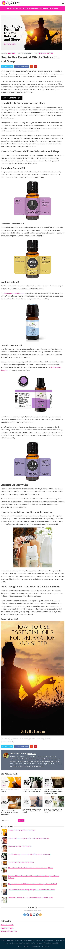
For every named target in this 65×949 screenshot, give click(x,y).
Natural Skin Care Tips (9, 931)
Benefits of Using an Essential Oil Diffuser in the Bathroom (32, 790)
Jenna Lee (11, 53)
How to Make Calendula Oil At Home (21, 862)
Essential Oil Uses (18, 8)
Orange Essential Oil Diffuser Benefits (10, 790)
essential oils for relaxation (20, 739)
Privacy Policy (36, 946)
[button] (63, 3)
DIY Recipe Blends (7, 925)
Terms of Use (46, 946)
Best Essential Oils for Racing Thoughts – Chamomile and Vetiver (32, 810)
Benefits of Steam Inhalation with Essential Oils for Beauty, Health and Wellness (53, 791)
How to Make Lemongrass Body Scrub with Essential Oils (28, 838)
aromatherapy (5, 739)
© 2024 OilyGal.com (7, 940)
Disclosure (26, 946)
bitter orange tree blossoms (14, 293)
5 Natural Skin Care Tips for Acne (20, 846)
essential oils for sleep (36, 739)
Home (9, 8)
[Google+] (31, 66)
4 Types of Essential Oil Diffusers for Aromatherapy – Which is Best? (10, 812)
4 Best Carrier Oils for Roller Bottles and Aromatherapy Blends (30, 868)
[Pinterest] (35, 66)
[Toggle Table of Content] (19, 97)
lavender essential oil (7, 741)
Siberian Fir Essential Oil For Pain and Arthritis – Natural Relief (53, 810)
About (19, 946)
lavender (47, 739)
